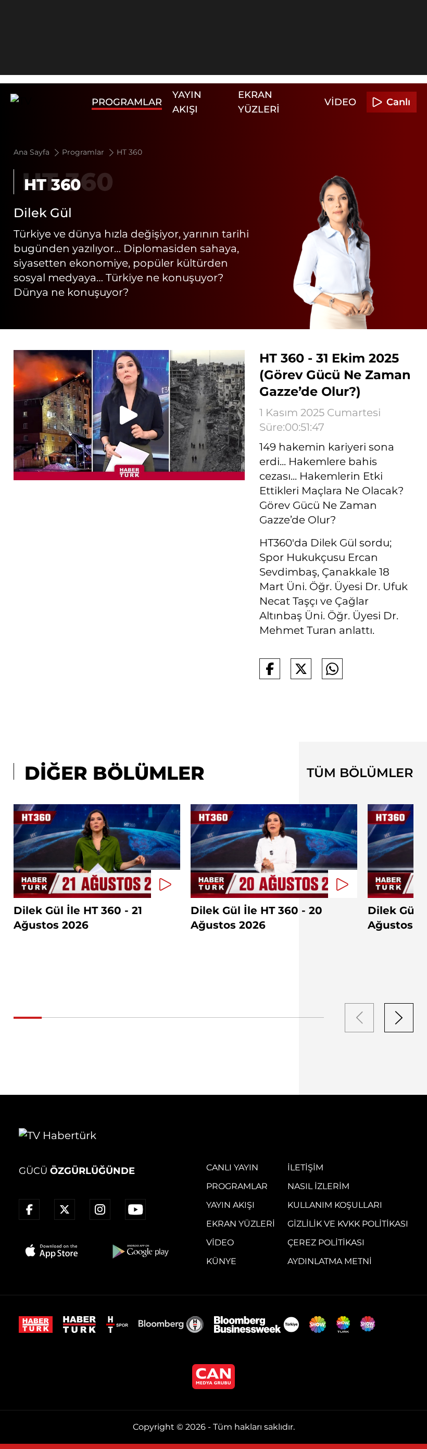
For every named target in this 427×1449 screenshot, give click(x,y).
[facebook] (29, 1209)
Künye (221, 1261)
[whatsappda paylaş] (332, 668)
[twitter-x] (64, 1209)
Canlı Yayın (232, 1167)
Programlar (127, 102)
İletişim (305, 1167)
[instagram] (100, 1209)
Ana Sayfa (33, 152)
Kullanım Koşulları (334, 1205)
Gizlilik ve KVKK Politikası (347, 1224)
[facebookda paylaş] (269, 668)
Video (340, 102)
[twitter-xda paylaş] (301, 668)
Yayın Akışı (230, 1205)
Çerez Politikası (326, 1242)
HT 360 (129, 152)
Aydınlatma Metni (329, 1261)
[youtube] (135, 1209)
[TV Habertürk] (48, 102)
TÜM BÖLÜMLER (360, 772)
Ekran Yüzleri (240, 1224)
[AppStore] (52, 1251)
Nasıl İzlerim (318, 1186)
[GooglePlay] (139, 1251)
